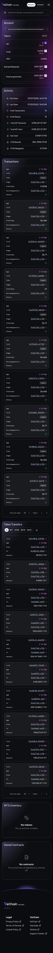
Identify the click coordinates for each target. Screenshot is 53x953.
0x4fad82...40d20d (36, 413)
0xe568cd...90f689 (36, 741)
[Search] (5, 12)
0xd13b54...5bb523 (36, 207)
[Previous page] (42, 513)
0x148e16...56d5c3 (36, 447)
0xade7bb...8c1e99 (36, 691)
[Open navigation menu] (48, 4)
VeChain (34, 921)
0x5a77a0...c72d (37, 182)
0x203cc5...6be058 (36, 242)
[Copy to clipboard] (47, 29)
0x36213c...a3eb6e (36, 564)
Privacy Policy (12, 921)
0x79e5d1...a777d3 (36, 344)
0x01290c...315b (37, 572)
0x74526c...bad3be (36, 276)
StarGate (34, 925)
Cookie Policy (12, 929)
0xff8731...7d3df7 (37, 615)
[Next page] (46, 513)
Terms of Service (13, 925)
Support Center (37, 933)
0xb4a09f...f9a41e (36, 665)
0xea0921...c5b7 (37, 623)
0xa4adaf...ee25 (37, 602)
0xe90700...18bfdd (36, 310)
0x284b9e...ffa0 (37, 699)
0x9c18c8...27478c (36, 173)
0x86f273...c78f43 (36, 378)
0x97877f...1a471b (37, 481)
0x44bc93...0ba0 (37, 551)
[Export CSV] (37, 530)
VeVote (33, 929)
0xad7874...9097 (37, 750)
